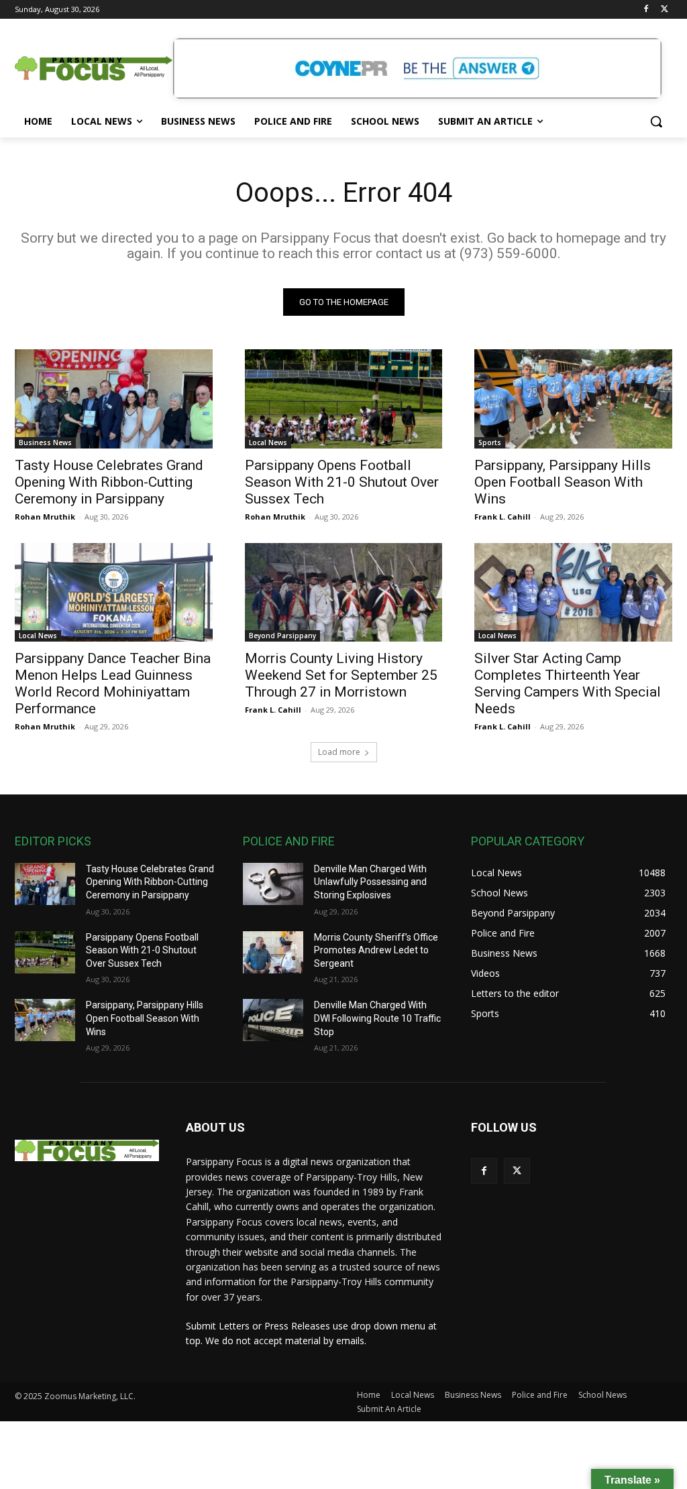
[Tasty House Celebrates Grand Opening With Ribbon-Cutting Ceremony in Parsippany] (114, 398)
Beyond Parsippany (282, 635)
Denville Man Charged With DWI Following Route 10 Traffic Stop (377, 1018)
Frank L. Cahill (502, 517)
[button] (656, 121)
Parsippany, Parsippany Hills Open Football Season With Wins (562, 482)
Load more (339, 752)
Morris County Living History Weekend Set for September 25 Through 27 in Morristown (341, 675)
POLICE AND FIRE (289, 841)
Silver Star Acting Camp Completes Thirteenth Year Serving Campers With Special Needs (567, 683)
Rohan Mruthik (45, 517)
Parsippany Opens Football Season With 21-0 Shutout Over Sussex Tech (342, 482)
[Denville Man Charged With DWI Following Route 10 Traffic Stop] (273, 1020)
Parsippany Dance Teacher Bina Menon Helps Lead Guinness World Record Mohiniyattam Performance (113, 683)
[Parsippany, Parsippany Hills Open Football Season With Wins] (573, 398)
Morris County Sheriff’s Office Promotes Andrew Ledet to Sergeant (376, 950)
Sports (489, 442)
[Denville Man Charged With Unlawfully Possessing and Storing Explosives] (273, 884)
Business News (45, 442)
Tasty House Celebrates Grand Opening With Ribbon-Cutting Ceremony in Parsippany (109, 482)
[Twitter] (664, 9)
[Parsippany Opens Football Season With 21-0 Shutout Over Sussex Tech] (344, 398)
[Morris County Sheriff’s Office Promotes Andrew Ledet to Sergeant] (273, 952)
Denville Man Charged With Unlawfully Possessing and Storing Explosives (370, 881)
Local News (268, 442)
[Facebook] (645, 9)
